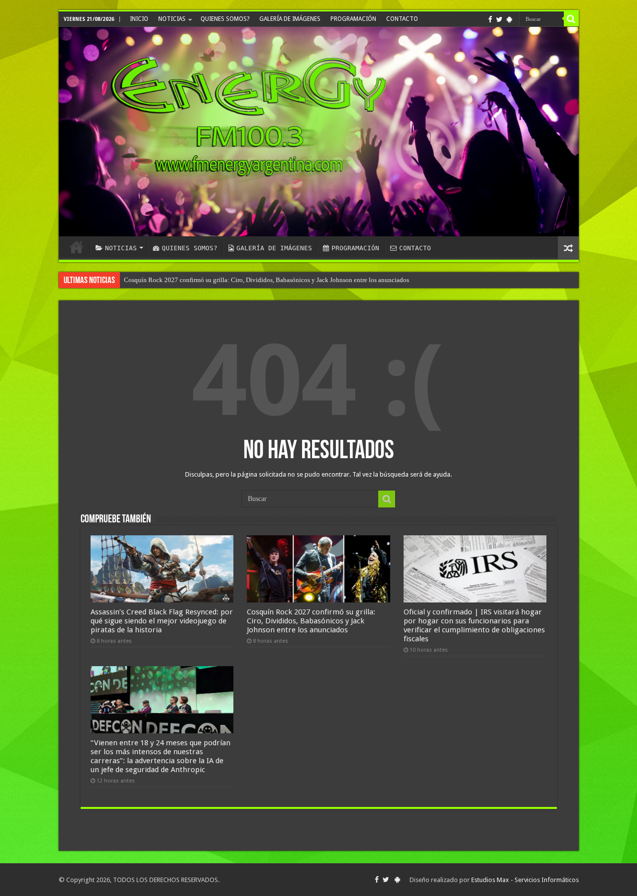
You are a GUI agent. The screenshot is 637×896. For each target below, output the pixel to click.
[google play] (509, 19)
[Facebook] (490, 19)
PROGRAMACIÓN (353, 18)
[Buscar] (571, 18)
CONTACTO (402, 18)
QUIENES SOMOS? (225, 18)
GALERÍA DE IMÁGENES (289, 18)
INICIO (139, 18)
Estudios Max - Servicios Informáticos (525, 880)
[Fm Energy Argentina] (319, 131)
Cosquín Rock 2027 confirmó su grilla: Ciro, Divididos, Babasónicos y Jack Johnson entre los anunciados (266, 280)
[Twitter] (499, 19)
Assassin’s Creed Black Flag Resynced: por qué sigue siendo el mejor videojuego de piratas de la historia (162, 620)
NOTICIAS (172, 18)
